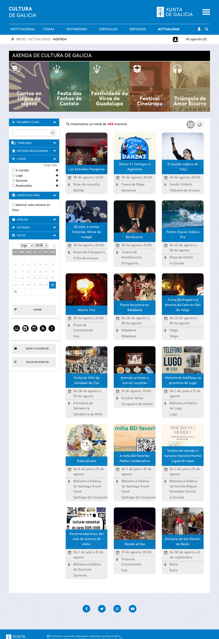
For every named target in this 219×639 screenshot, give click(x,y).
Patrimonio (77, 29)
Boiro (174, 570)
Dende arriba (135, 544)
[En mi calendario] (34, 327)
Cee (76, 336)
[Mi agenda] (25, 327)
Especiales (108, 29)
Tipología (24, 143)
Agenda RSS (42, 335)
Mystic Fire (86, 310)
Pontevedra (24, 185)
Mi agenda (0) (196, 39)
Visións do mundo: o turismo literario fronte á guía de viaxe (182, 456)
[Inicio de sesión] (199, 29)
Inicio (21, 39)
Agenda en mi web (16, 335)
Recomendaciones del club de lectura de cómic (87, 539)
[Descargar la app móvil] (51, 327)
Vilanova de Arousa (184, 190)
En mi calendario (34, 335)
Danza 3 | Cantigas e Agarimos (134, 167)
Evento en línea (28, 195)
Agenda (60, 39)
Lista (190, 123)
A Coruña (22, 170)
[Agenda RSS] (42, 327)
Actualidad (168, 29)
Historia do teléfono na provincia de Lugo (183, 380)
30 (52, 285)
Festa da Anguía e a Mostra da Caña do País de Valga (183, 305)
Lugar (21, 159)
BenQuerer (134, 237)
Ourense (22, 180)
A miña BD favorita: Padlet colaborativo (135, 458)
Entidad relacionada (32, 151)
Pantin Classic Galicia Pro (182, 234)
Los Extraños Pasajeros (86, 169)
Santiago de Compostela (92, 497)
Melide (78, 190)
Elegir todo (50, 165)
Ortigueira (129, 263)
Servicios (138, 29)
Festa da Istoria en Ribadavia (134, 307)
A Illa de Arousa (85, 258)
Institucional (23, 29)
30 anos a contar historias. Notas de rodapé (86, 232)
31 (15, 291)
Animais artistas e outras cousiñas (135, 380)
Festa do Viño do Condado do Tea (86, 380)
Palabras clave (28, 122)
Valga (174, 336)
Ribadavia (128, 336)
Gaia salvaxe (86, 461)
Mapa (199, 123)
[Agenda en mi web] (16, 327)
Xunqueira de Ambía (137, 404)
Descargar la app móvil (51, 335)
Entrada (23, 227)
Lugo (19, 175)
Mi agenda (25, 335)
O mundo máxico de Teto (182, 167)
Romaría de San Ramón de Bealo (182, 542)
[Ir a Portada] (22, 14)
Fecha (21, 235)
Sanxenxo (128, 190)
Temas (48, 29)
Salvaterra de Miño (88, 414)
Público (22, 219)
